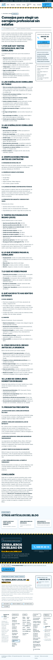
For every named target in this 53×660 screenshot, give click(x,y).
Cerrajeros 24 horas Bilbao (43, 54)
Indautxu (29, 620)
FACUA (8, 34)
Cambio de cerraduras (42, 57)
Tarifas (23, 4)
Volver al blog (7, 13)
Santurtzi (29, 625)
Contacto (39, 4)
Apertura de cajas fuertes (42, 59)
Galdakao (29, 629)
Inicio (8, 4)
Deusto (24, 620)
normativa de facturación (11, 415)
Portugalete (25, 625)
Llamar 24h (44, 42)
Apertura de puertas (41, 56)
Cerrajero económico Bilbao (14, 645)
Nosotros (13, 4)
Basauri (24, 629)
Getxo (24, 623)
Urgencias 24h (29, 5)
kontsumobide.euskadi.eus (25, 326)
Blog (34, 4)
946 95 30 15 (42, 547)
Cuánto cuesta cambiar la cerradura (36, 626)
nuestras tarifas (24, 498)
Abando (24, 622)
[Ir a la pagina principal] (4, 4)
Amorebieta (25, 631)
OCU (4, 34)
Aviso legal (37, 656)
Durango (29, 631)
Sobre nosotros (47, 618)
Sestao (28, 627)
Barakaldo (29, 623)
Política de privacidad (44, 656)
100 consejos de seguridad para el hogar (37, 646)
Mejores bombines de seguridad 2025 (36, 630)
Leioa (24, 627)
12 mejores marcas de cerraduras (35, 635)
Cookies (36, 658)
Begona (28, 622)
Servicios (19, 4)
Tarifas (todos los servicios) (43, 61)
